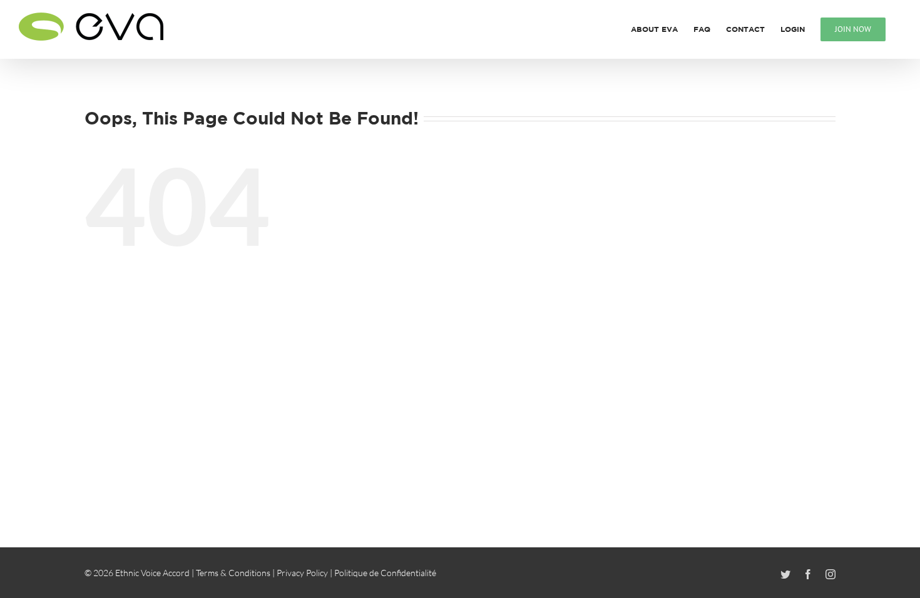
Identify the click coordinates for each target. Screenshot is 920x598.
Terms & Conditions (233, 572)
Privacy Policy (302, 572)
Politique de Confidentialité (385, 572)
